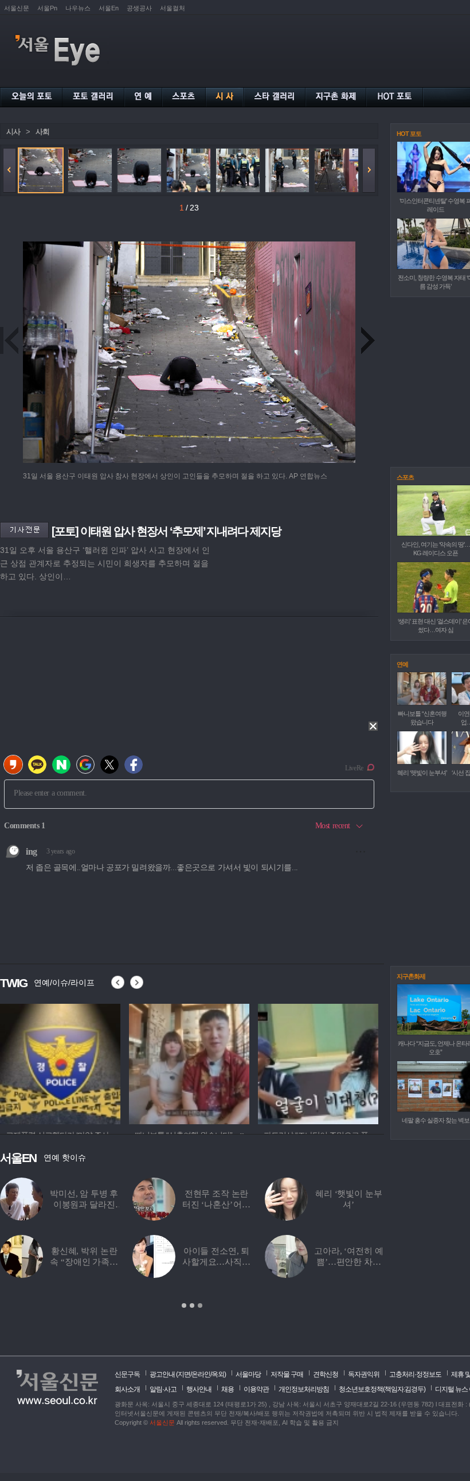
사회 (42, 131)
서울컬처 (172, 8)
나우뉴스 (78, 8)
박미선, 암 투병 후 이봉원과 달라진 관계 (84, 1204)
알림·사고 (163, 1389)
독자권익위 (363, 1374)
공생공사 (139, 8)
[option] (192, 1243)
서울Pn (47, 8)
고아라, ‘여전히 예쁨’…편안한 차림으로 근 (348, 1261)
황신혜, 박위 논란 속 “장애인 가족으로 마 (84, 1261)
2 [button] (192, 1305)
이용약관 (256, 1389)
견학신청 (325, 1374)
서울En (109, 8)
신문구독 (127, 1374)
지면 (184, 1374)
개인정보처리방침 (304, 1389)
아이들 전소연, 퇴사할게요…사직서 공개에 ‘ (216, 1261)
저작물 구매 (287, 1374)
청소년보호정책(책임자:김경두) (382, 1389)
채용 (227, 1389)
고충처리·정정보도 (415, 1374)
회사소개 (127, 1389)
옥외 (217, 1374)
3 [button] (200, 1305)
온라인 (200, 1374)
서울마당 (248, 1374)
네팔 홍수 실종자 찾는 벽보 (435, 1120)
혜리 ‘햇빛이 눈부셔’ (421, 772)
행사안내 (198, 1389)
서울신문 (16, 8)
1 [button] (184, 1305)
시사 (13, 131)
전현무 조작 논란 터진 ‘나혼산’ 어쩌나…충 (216, 1204)
